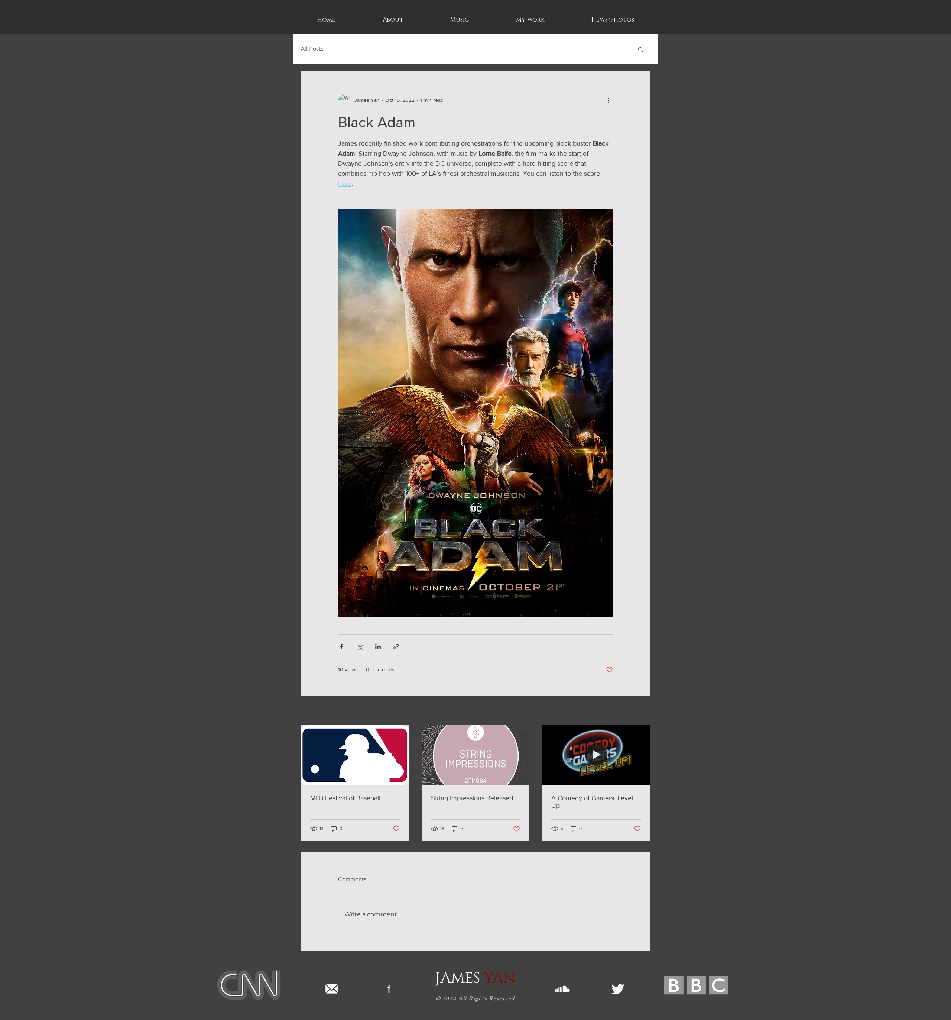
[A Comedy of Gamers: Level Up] (596, 755)
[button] (640, 49)
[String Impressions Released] (475, 755)
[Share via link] (396, 646)
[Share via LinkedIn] (378, 646)
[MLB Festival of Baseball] (355, 755)
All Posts (312, 48)
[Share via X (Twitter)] (359, 646)
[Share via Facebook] (341, 646)
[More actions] (608, 100)
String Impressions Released (472, 798)
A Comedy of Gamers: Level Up (592, 801)
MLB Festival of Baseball (345, 798)
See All (642, 711)
